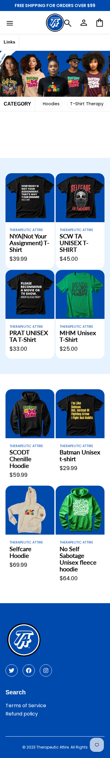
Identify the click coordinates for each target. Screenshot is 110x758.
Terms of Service (26, 705)
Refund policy (22, 713)
